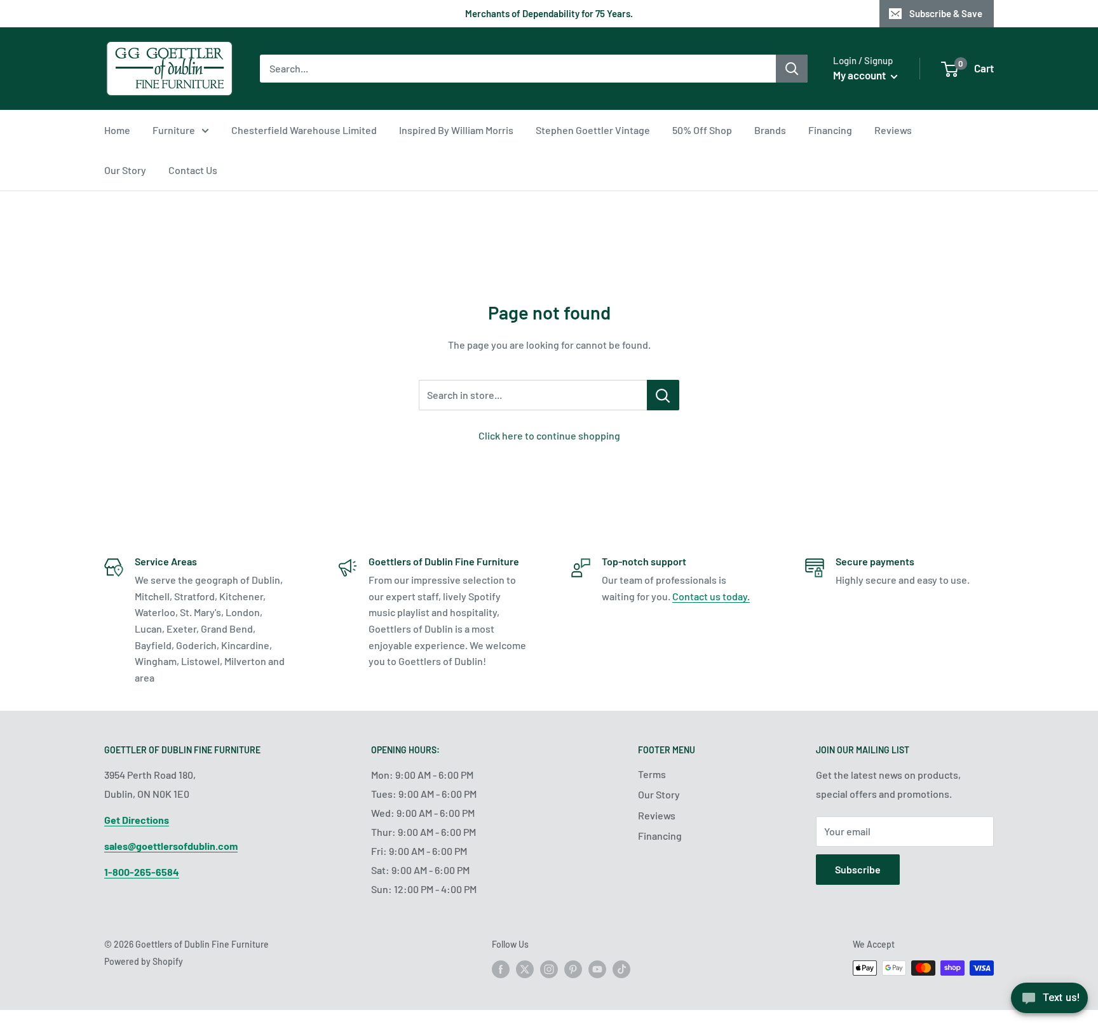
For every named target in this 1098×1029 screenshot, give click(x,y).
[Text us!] (1049, 1002)
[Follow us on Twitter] (525, 969)
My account (860, 75)
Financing (830, 130)
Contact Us (192, 170)
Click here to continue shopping (549, 435)
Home (117, 130)
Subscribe (858, 869)
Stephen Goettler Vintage (593, 130)
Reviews (893, 130)
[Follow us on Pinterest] (573, 969)
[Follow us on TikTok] (621, 969)
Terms (652, 774)
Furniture (173, 130)
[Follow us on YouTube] (597, 969)
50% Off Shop (702, 130)
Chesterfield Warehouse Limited (304, 130)
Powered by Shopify (143, 961)
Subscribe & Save (945, 13)
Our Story (125, 170)
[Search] (792, 69)
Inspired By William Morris (456, 130)
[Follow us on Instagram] (549, 969)
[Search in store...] (663, 395)
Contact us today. (711, 596)
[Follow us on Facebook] (501, 969)
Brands (770, 130)
